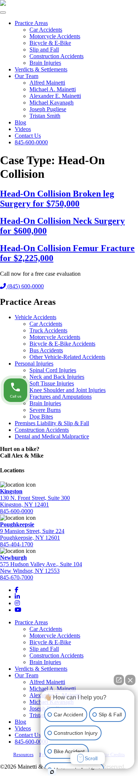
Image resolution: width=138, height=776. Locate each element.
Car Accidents (45, 30)
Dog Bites (41, 416)
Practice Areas (31, 23)
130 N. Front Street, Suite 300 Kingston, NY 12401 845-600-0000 (35, 501)
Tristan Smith (44, 116)
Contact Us (28, 136)
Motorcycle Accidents (54, 36)
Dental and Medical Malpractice (52, 436)
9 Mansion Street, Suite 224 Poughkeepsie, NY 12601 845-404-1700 (32, 534)
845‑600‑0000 (31, 142)
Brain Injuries (45, 63)
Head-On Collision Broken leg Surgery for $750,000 (57, 198)
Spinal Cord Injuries (52, 370)
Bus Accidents (46, 350)
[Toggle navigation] (3, 12)
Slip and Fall (44, 49)
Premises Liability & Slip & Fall (52, 423)
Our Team (26, 76)
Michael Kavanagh (51, 102)
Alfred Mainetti (47, 83)
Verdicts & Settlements (41, 69)
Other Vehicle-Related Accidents (67, 357)
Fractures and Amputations (60, 397)
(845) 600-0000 (25, 286)
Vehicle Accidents (35, 317)
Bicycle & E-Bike (50, 43)
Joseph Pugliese (47, 109)
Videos (23, 129)
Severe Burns (45, 410)
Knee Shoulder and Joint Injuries (67, 390)
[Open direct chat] (119, 680)
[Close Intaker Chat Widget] (130, 680)
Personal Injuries (34, 363)
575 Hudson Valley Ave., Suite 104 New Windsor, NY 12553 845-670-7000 (41, 567)
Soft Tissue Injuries (51, 383)
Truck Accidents (48, 330)
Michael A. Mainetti (52, 89)
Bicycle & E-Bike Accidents (62, 344)
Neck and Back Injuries (56, 377)
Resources (23, 754)
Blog (20, 122)
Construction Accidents (56, 56)
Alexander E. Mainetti (55, 96)
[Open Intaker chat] (52, 772)
